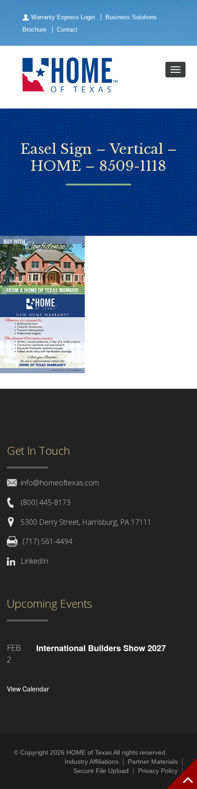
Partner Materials (153, 761)
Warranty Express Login (63, 17)
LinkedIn (34, 561)
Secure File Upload (101, 770)
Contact (67, 29)
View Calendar (28, 688)
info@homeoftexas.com (60, 483)
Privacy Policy (158, 770)
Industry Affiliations (92, 761)
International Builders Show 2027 (101, 648)
